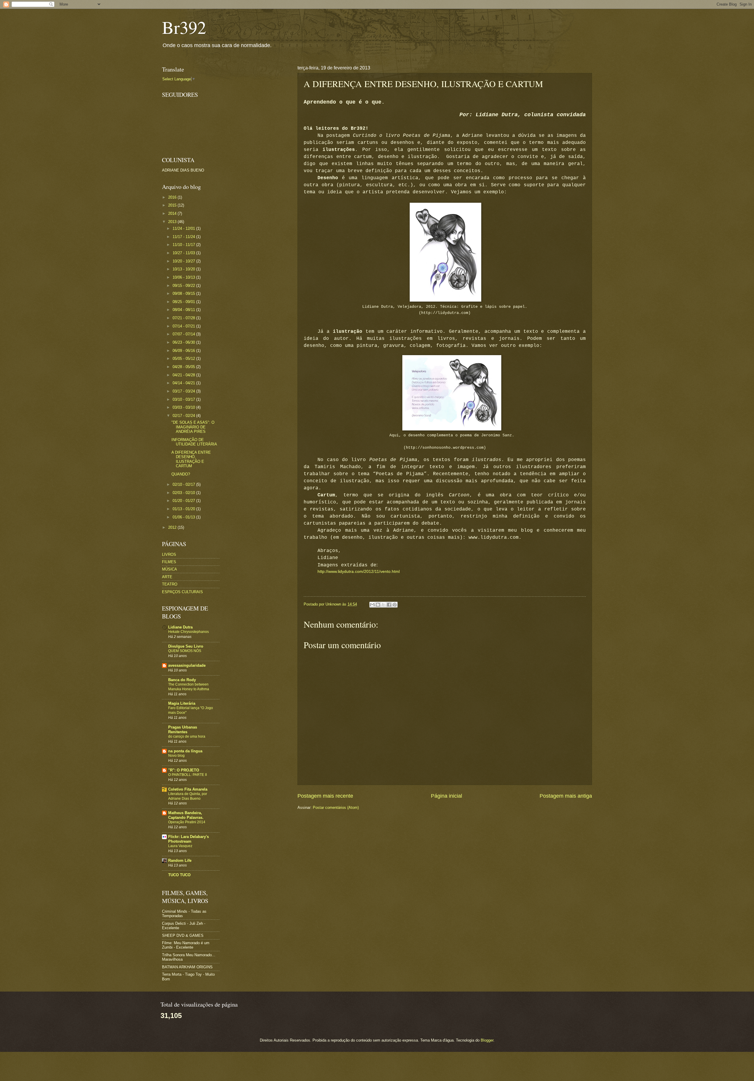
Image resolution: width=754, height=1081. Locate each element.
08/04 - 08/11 (184, 309)
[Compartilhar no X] (383, 605)
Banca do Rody (182, 680)
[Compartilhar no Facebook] (389, 605)
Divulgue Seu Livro (185, 646)
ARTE (167, 577)
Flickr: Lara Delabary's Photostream (188, 839)
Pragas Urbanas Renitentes (182, 729)
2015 (173, 205)
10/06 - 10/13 (184, 277)
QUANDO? (180, 474)
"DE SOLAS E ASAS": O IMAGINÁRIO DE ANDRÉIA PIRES (192, 427)
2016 (173, 197)
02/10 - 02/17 (184, 484)
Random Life (179, 860)
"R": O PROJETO (183, 770)
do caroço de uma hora (186, 736)
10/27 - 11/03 (184, 253)
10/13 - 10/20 (184, 269)
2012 (173, 527)
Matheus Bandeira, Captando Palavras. (186, 815)
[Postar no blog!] (378, 605)
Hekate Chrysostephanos (188, 632)
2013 (173, 221)
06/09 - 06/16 (184, 350)
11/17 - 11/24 (184, 237)
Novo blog (176, 756)
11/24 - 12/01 (184, 228)
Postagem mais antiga (566, 796)
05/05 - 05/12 (184, 358)
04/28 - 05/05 (184, 367)
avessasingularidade (187, 665)
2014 (173, 213)
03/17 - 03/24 (184, 391)
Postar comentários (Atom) (336, 807)
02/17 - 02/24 (184, 415)
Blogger (487, 1040)
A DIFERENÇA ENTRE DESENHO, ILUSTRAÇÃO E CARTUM (191, 459)
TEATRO (169, 584)
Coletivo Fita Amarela (187, 789)
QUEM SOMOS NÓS (184, 651)
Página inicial (446, 796)
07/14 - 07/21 (184, 326)
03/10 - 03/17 (184, 399)
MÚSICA (169, 569)
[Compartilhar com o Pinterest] (395, 605)
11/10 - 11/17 (184, 244)
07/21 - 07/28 (184, 318)
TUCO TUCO (179, 875)
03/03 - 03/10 (184, 407)
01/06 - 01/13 (184, 517)
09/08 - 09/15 (184, 293)
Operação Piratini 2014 (186, 822)
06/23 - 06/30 (184, 342)
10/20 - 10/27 (184, 261)
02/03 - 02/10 (184, 492)
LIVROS (169, 554)
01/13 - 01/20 (184, 509)
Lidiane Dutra (180, 627)
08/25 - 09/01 (184, 302)
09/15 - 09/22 (184, 285)
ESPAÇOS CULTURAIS (182, 592)
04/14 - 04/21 (184, 383)
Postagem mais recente (325, 796)
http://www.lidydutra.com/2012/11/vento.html (359, 571)
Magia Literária (181, 703)
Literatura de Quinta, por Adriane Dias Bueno (187, 796)
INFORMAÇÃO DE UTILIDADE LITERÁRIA (194, 442)
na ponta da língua (185, 751)
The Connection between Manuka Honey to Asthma (188, 686)
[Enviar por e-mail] (372, 605)
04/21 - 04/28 (184, 375)
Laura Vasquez (180, 846)
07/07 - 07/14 (184, 334)
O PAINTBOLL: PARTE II (187, 775)
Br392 (184, 27)
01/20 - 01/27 (184, 500)
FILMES (169, 562)
